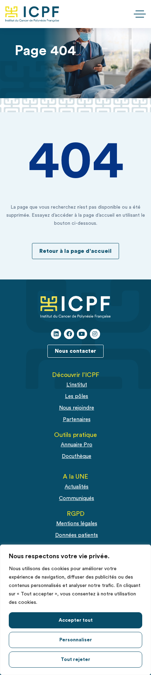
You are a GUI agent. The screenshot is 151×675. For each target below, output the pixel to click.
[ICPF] (32, 14)
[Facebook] (69, 334)
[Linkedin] (56, 334)
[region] (75, 610)
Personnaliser (75, 639)
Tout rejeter (75, 659)
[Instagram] (95, 334)
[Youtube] (82, 334)
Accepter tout (76, 620)
